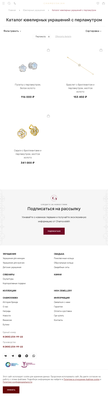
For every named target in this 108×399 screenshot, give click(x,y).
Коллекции (9, 290)
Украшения (9, 254)
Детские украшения (12, 267)
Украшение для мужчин (13, 263)
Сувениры (8, 274)
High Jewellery (63, 290)
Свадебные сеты (61, 267)
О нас (5, 307)
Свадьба (59, 254)
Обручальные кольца (63, 263)
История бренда (10, 302)
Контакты (58, 320)
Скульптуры (8, 279)
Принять (11, 390)
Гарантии (58, 307)
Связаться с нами (62, 302)
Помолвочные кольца (64, 258)
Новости (7, 316)
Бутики (6, 324)
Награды (7, 311)
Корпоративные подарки (14, 283)
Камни (58, 274)
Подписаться (54, 231)
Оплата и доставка (63, 311)
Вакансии (7, 320)
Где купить (59, 316)
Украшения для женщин (14, 258)
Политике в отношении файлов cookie (81, 379)
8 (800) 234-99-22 (13, 337)
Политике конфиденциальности (17, 382)
